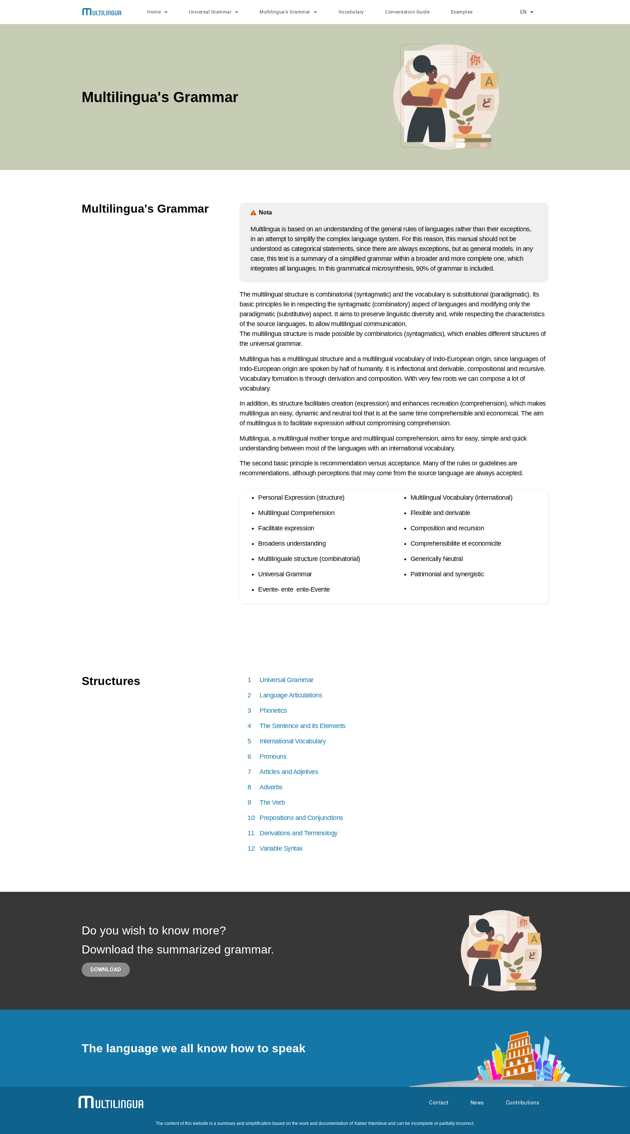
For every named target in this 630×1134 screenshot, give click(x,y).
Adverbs (271, 787)
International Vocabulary (293, 741)
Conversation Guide (407, 12)
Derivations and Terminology (299, 833)
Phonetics (273, 710)
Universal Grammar (287, 680)
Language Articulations (291, 695)
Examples (462, 12)
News (477, 1103)
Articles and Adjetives (289, 771)
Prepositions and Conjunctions (301, 817)
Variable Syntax (281, 848)
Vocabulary (351, 12)
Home (154, 12)
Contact (439, 1103)
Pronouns (273, 756)
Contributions (523, 1103)
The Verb (272, 802)
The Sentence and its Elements (303, 725)
